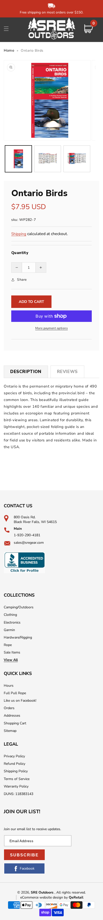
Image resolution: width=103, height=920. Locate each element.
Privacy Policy (14, 756)
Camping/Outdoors (19, 607)
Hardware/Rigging (18, 637)
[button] (6, 28)
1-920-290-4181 (27, 535)
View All (11, 659)
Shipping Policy (16, 771)
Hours (9, 685)
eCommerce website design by (44, 897)
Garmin (9, 630)
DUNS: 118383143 (18, 793)
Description (26, 372)
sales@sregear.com (29, 542)
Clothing (10, 614)
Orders (9, 708)
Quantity (19, 252)
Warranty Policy (16, 786)
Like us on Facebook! (20, 700)
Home (9, 50)
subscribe (24, 855)
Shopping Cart (15, 723)
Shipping (18, 233)
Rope (8, 645)
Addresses (12, 715)
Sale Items (12, 652)
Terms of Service (17, 779)
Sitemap (10, 730)
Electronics (12, 622)
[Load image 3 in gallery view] (77, 158)
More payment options (51, 328)
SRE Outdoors (42, 892)
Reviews (67, 372)
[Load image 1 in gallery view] (18, 158)
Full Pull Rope (15, 693)
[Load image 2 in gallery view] (47, 158)
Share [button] (22, 279)
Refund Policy (14, 763)
